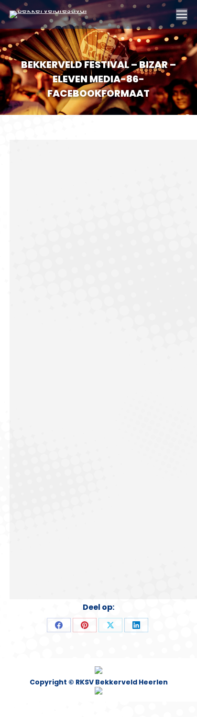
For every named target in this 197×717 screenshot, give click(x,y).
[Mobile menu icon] (181, 14)
